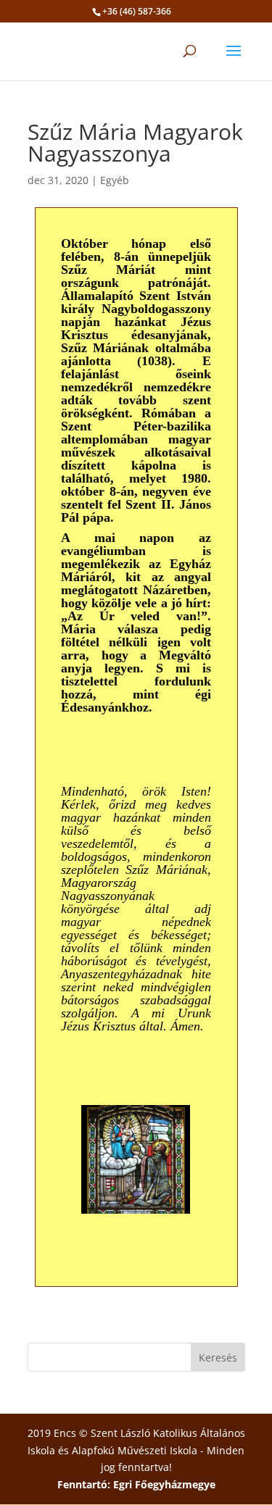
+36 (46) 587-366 (136, 11)
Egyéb (114, 180)
